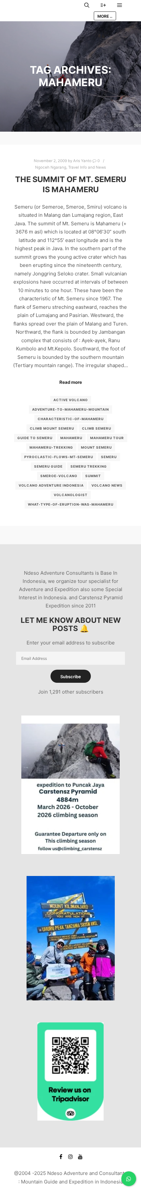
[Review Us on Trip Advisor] (70, 1119)
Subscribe (70, 676)
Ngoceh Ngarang (50, 167)
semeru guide (48, 466)
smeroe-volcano (58, 476)
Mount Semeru (96, 447)
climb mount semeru (52, 428)
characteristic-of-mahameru (71, 419)
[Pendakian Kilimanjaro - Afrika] (71, 999)
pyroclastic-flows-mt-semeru (58, 457)
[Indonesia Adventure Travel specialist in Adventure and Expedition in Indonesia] (46, 10)
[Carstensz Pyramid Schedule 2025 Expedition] (70, 852)
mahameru (71, 438)
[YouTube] (80, 1156)
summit (93, 476)
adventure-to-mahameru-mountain (70, 409)
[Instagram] (70, 1156)
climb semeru (96, 428)
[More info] (103, 5)
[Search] (87, 5)
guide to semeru (34, 438)
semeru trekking (88, 466)
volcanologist (71, 495)
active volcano (70, 400)
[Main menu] (120, 5)
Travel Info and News (87, 167)
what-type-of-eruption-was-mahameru (70, 504)
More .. (104, 16)
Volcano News (107, 485)
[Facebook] (60, 1156)
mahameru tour (107, 438)
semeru (109, 457)
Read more (70, 382)
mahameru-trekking (51, 447)
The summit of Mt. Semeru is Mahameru (70, 184)
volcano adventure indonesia (51, 485)
